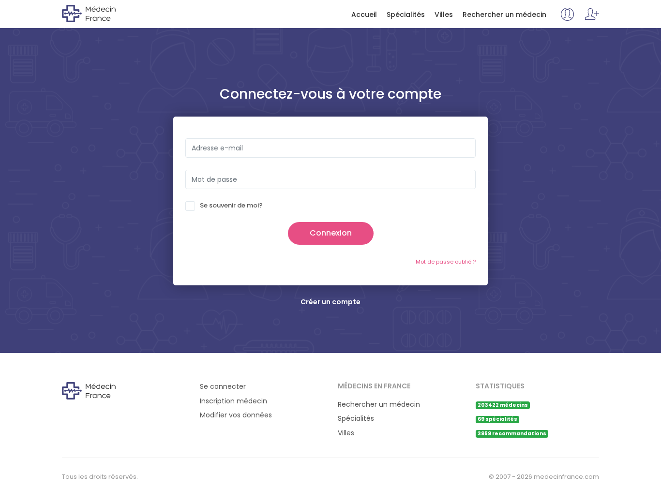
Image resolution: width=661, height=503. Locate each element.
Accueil (364, 14)
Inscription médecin (233, 401)
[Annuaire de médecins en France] (101, 13)
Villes (444, 14)
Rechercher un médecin (504, 14)
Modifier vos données (236, 415)
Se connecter (223, 386)
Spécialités (406, 14)
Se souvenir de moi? (231, 205)
